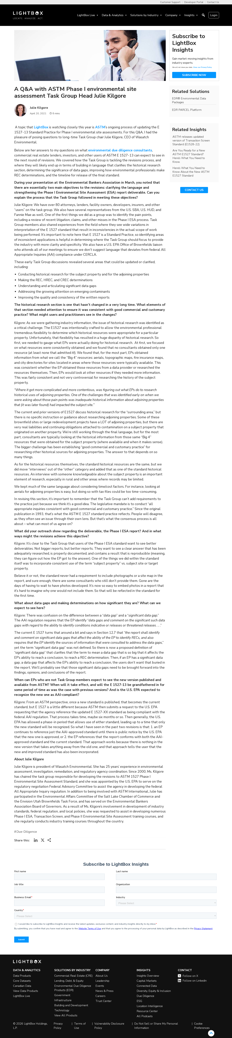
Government (62, 995)
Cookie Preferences (202, 1026)
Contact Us (213, 2)
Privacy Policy (58, 1026)
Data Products (22, 976)
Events (99, 986)
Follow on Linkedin (195, 981)
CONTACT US (194, 190)
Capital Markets (147, 981)
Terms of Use (80, 1026)
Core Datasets (22, 981)
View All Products (65, 1015)
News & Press (104, 991)
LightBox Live (86, 15)
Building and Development (71, 1005)
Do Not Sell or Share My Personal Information (156, 1026)
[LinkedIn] (36, 841)
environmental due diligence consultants (120, 150)
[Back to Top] (211, 1033)
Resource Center (147, 1011)
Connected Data (147, 986)
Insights (189, 15)
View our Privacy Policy (202, 67)
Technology (61, 1010)
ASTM (100, 127)
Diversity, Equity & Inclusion (154, 991)
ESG (139, 1001)
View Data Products (25, 991)
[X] (42, 841)
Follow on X (190, 976)
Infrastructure (62, 1000)
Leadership (102, 981)
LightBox (41, 127)
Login (213, 15)
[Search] (203, 15)
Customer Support (170, 2)
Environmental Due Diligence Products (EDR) (72, 988)
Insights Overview (148, 976)
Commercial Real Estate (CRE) (73, 976)
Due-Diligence (26, 832)
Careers (100, 996)
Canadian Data (22, 986)
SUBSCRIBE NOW (194, 75)
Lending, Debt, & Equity (68, 981)
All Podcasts (145, 1016)
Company (171, 15)
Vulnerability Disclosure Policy (109, 1026)
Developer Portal (193, 2)
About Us (101, 976)
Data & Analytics (112, 15)
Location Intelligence (150, 1006)
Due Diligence (145, 996)
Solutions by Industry (144, 15)
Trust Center (103, 1001)
